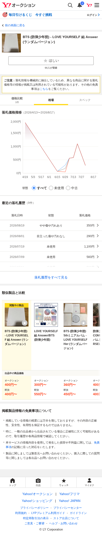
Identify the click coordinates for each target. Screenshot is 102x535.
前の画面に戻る (15, 25)
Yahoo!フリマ (69, 494)
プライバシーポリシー (34, 507)
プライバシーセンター (67, 507)
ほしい (54, 60)
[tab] (17, 100)
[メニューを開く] (97, 5)
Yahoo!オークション (37, 494)
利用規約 (21, 513)
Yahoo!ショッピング (37, 501)
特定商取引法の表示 (36, 518)
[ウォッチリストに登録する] (25, 323)
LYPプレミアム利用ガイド (48, 513)
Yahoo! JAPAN (69, 501)
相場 (51, 100)
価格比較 (17, 100)
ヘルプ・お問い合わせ (63, 523)
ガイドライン (78, 513)
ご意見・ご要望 (34, 523)
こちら (44, 89)
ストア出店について (66, 518)
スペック (85, 100)
